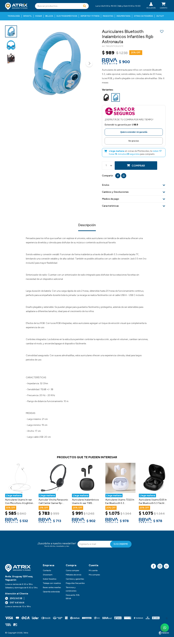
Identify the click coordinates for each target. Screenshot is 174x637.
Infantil (27, 16)
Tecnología (13, 16)
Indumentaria (123, 16)
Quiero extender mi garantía (133, 132)
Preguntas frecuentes (75, 583)
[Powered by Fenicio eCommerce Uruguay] (164, 632)
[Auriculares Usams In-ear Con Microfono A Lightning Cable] (20, 478)
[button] (84, 6)
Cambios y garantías (75, 579)
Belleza (49, 16)
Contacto (47, 570)
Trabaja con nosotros (52, 583)
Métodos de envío (73, 575)
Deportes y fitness (90, 16)
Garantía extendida (51, 591)
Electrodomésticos (67, 16)
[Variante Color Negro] (106, 97)
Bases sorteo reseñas (52, 587)
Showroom (48, 575)
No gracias (133, 141)
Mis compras (94, 575)
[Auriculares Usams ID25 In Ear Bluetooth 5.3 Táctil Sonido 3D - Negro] (154, 478)
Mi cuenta (93, 570)
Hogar (38, 16)
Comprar (138, 165)
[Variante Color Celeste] (115, 97)
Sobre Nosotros (49, 579)
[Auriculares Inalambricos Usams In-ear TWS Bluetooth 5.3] (87, 478)
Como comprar (72, 570)
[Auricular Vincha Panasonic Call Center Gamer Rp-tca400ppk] (54, 478)
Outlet (160, 16)
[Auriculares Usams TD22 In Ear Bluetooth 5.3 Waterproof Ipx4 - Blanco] (120, 478)
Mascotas (108, 16)
